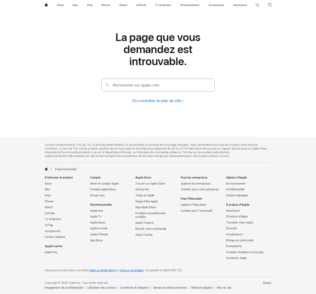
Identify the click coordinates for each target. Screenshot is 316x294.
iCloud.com (97, 195)
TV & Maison (53, 219)
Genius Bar (142, 189)
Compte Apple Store (103, 189)
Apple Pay (51, 252)
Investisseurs (234, 234)
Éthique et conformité (239, 240)
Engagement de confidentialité (64, 287)
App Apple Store (145, 207)
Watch (49, 207)
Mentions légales (202, 287)
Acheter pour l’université (196, 210)
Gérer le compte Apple (104, 183)
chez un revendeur (132, 270)
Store (48, 183)
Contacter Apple (236, 258)
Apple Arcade (98, 228)
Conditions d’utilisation (134, 287)
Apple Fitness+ (99, 234)
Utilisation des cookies (101, 287)
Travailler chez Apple (239, 222)
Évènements (234, 246)
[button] (257, 5)
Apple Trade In (144, 222)
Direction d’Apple (237, 216)
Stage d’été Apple (146, 201)
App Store (96, 240)
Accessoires (52, 231)
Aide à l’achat (143, 234)
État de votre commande (150, 228)
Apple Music (97, 222)
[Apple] (46, 169)
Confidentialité (235, 189)
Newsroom (233, 210)
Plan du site (224, 287)
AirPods (50, 213)
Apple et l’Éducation (193, 204)
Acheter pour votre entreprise (200, 189)
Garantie (231, 228)
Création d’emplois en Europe (244, 252)
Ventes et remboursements (170, 287)
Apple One (96, 210)
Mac (47, 189)
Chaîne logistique (237, 195)
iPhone (49, 201)
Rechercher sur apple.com (136, 85)
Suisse (267, 282)
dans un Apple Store (102, 270)
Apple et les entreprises (196, 183)
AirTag (49, 225)
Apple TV (96, 216)
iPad (47, 195)
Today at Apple (144, 195)
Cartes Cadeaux (55, 237)
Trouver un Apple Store (150, 183)
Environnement (235, 183)
